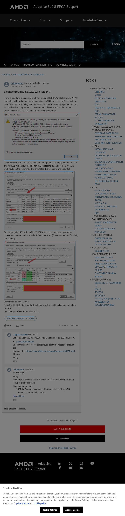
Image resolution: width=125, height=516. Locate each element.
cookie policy (40, 503)
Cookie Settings (49, 510)
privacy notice (22, 503)
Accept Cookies (73, 510)
